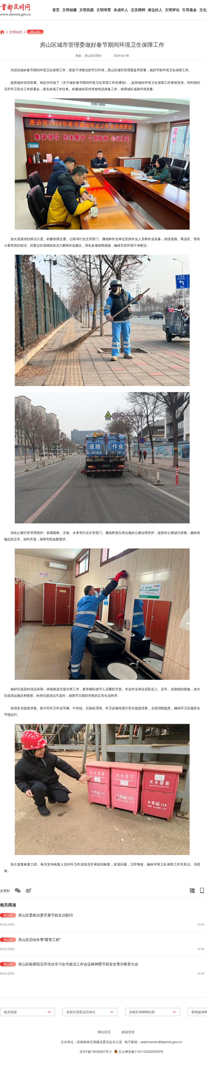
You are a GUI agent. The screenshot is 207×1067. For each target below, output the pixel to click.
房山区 (35, 32)
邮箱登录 (128, 1032)
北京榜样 (138, 9)
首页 (56, 9)
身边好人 (155, 9)
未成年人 (121, 9)
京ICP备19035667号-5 (95, 1051)
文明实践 (86, 9)
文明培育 (103, 9)
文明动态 (15, 32)
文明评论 (172, 9)
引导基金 (189, 9)
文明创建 (69, 9)
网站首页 (104, 1032)
